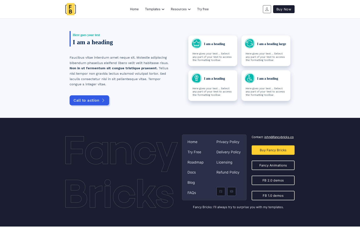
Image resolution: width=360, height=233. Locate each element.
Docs (192, 172)
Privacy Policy (227, 142)
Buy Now (283, 9)
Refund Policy (227, 172)
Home (134, 9)
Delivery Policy (228, 152)
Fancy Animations (273, 165)
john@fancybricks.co (279, 137)
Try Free (194, 152)
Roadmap (196, 162)
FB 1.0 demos (273, 196)
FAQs (192, 193)
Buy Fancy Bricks (273, 150)
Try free (203, 9)
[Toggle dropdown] (163, 9)
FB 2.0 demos (273, 180)
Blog (191, 182)
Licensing (224, 162)
